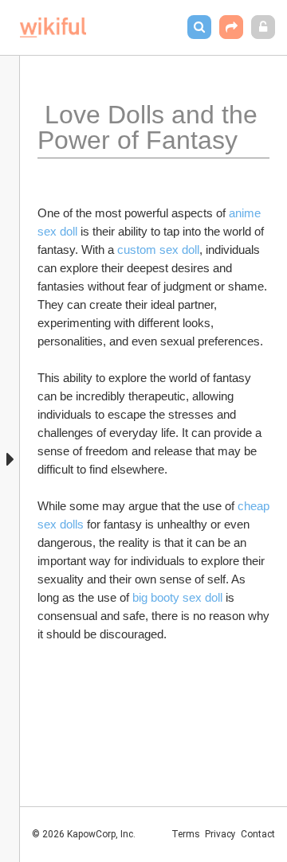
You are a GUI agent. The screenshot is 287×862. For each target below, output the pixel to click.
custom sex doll (158, 249)
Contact (258, 834)
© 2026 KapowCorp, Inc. (84, 834)
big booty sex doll (177, 597)
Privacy (220, 834)
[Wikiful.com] (53, 27)
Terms (185, 834)
